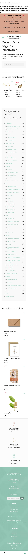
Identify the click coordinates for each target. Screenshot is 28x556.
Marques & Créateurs (11, 273)
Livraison (14, 531)
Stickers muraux (11, 209)
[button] (12, 81)
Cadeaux (8, 166)
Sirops (9, 134)
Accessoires (10, 146)
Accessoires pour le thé (13, 126)
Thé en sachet (11, 137)
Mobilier (8, 276)
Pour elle (9, 169)
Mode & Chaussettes (13, 265)
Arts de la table (10, 143)
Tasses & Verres (11, 157)
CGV (14, 538)
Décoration (10, 218)
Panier (23, 553)
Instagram (16, 547)
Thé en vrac (10, 140)
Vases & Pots (10, 212)
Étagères (9, 282)
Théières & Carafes (12, 160)
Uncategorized (10, 296)
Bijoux (9, 244)
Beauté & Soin (11, 241)
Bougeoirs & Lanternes (13, 189)
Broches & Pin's (11, 251)
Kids (7, 215)
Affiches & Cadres (12, 186)
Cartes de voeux (11, 254)
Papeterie (10, 268)
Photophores (11, 204)
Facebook (12, 547)
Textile (9, 227)
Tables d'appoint (12, 288)
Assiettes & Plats (11, 149)
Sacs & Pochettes (12, 270)
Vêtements (10, 232)
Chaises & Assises (12, 279)
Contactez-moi (14, 509)
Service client (14, 536)
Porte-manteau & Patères (14, 285)
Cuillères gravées (12, 152)
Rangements (10, 155)
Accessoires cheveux (13, 238)
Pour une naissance (12, 180)
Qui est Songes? (14, 507)
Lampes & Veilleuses (12, 224)
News (7, 291)
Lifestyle (8, 235)
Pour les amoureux (12, 172)
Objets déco (10, 201)
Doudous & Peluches (13, 221)
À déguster (8, 123)
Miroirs (9, 198)
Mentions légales (14, 511)
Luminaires (10, 195)
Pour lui (9, 178)
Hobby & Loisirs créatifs (13, 257)
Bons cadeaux (9, 163)
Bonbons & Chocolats (13, 129)
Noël (7, 293)
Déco (7, 183)
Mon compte (4, 553)
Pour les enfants (11, 175)
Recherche (14, 553)
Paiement (14, 534)
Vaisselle (9, 230)
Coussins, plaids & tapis (13, 192)
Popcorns (10, 131)
